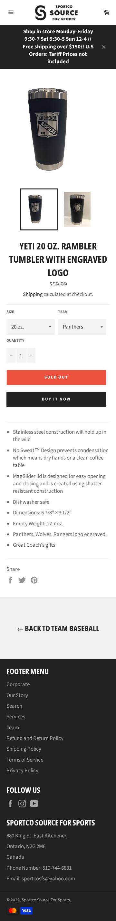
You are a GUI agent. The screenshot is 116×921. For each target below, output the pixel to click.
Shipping (33, 294)
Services (15, 717)
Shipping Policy (23, 749)
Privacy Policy (22, 770)
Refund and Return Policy (34, 738)
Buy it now (56, 399)
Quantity (15, 340)
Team (63, 312)
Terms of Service (24, 760)
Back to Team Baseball (61, 628)
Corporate (18, 684)
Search (14, 706)
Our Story (17, 695)
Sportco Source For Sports (46, 900)
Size (10, 312)
